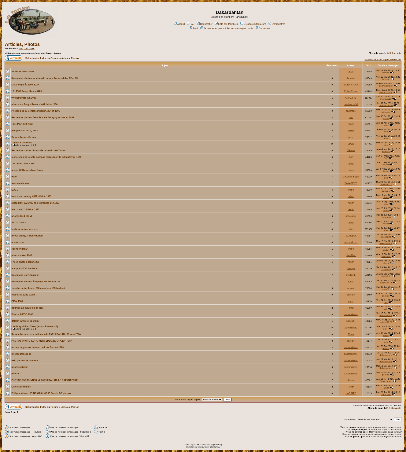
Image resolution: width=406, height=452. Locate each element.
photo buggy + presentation (27, 235)
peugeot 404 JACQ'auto (24, 130)
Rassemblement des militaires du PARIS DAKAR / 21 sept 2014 (46, 334)
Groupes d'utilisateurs (255, 24)
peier (385, 329)
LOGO (15, 189)
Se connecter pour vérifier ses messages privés (228, 28)
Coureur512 (386, 99)
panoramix (351, 216)
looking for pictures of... (24, 229)
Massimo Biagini (351, 176)
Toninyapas (385, 381)
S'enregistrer (278, 24)
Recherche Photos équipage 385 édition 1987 (36, 281)
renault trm (17, 242)
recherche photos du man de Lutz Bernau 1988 (37, 347)
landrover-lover (351, 84)
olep (351, 117)
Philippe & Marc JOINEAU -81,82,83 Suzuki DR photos (41, 393)
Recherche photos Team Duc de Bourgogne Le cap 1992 (42, 117)
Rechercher (206, 24)
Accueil (181, 24)
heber (351, 124)
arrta (350, 71)
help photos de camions (24, 360)
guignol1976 (386, 283)
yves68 (385, 289)
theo (351, 157)
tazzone (351, 288)
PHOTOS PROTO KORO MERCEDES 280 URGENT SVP (41, 340)
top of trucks (18, 222)
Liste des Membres (228, 24)
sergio (351, 209)
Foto (14, 176)
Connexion (264, 28)
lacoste (385, 72)
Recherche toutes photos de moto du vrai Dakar (38, 150)
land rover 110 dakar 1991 (25, 209)
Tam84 (350, 307)
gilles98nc (351, 255)
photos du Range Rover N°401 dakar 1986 (34, 104)
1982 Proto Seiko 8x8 (22, 163)
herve (351, 170)
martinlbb (350, 275)
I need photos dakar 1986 (25, 262)
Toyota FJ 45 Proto (21, 142)
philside (351, 294)
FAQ (192, 24)
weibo (351, 130)
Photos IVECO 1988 (22, 314)
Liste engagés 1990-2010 (25, 84)
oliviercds (351, 111)
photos (15, 373)
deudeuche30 (351, 104)
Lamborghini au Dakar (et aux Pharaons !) (34, 326)
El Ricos (351, 150)
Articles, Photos (22, 44)
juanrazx (350, 321)
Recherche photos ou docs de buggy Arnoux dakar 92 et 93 (44, 78)
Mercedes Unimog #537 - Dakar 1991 (31, 196)
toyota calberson (20, 183)
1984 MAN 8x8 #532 (22, 124)
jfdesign (351, 268)
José (31, 48)
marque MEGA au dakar (24, 268)
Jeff (26, 48)
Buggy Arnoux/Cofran (23, 137)
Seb (21, 48)
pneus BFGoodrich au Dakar (27, 170)
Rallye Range (351, 91)
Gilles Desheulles (21, 386)
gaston (386, 250)
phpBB (196, 444)
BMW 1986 (17, 301)
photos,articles (19, 367)
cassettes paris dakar (23, 294)
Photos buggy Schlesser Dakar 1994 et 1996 (35, 111)
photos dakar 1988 (21, 255)
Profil (195, 28)
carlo (350, 281)
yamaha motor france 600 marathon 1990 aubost (38, 288)
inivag (386, 118)
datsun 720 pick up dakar (25, 321)
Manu (351, 334)
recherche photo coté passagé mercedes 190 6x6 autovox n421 (46, 157)
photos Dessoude (21, 354)
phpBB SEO (215, 447)
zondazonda (350, 327)
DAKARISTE (350, 183)
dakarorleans (351, 242)
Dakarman (386, 269)
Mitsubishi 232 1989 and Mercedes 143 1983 (35, 203)
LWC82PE (351, 393)
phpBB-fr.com (203, 447)
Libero (386, 263)
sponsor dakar (19, 248)
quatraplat (351, 235)
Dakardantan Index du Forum (41, 58)
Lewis (351, 144)
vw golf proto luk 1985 (23, 97)
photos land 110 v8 (21, 216)
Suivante (396, 53)
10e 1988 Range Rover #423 (26, 91)
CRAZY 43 (350, 97)
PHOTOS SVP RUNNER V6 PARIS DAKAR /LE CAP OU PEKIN (44, 380)
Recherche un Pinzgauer (25, 275)
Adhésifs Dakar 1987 (22, 71)
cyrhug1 (386, 191)
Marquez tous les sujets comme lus (383, 59)
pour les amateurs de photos (27, 307)
